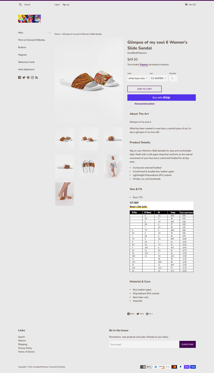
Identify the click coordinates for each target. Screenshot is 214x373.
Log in (57, 4)
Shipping (144, 64)
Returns (22, 340)
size (151, 73)
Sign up (66, 4)
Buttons (22, 47)
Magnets (22, 54)
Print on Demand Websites (31, 40)
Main (34, 32)
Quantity (172, 73)
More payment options (145, 103)
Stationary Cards (26, 62)
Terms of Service (26, 351)
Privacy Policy (25, 348)
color (129, 73)
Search (21, 336)
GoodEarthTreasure (40, 367)
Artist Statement (26, 69)
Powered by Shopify (57, 367)
